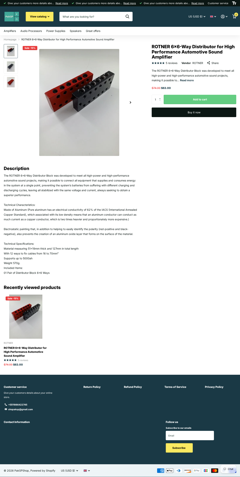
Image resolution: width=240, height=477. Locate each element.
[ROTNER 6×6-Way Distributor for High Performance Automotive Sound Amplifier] (26, 317)
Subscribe (179, 447)
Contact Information (17, 422)
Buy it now (194, 112)
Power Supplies (55, 30)
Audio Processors (31, 30)
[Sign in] (224, 16)
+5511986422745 (17, 404)
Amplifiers (10, 30)
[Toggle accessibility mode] (234, 3)
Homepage (10, 39)
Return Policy (92, 386)
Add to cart (200, 99)
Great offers (93, 30)
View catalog (38, 16)
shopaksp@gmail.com (20, 409)
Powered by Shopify (42, 470)
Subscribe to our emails (178, 428)
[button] (130, 102)
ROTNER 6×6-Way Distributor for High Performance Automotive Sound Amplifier (25, 351)
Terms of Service (175, 386)
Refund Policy (133, 386)
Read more (62, 3)
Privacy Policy (214, 386)
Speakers (75, 30)
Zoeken (127, 16)
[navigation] (11, 51)
